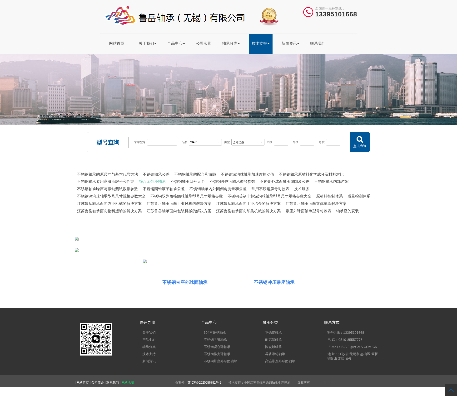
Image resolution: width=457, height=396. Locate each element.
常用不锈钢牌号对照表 (270, 189)
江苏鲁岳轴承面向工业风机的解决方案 (179, 204)
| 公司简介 (97, 382)
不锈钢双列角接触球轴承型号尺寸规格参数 (186, 196)
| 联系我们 (112, 382)
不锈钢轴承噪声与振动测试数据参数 (107, 189)
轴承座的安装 (347, 211)
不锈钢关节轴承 (215, 340)
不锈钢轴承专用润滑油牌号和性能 (105, 181)
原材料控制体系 (329, 196)
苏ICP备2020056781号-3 (204, 382)
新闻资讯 (289, 43)
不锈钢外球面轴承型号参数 (232, 181)
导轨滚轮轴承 (275, 354)
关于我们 (146, 43)
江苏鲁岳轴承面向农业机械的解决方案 (109, 204)
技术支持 (259, 43)
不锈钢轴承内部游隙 (331, 181)
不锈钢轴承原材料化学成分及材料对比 (311, 174)
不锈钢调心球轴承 (217, 347)
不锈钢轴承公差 (156, 174)
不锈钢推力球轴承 (217, 354)
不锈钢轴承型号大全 (187, 181)
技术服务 (301, 189)
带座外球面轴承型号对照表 (308, 211)
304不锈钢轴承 (215, 332)
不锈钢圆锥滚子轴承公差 (164, 189)
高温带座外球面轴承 (280, 361)
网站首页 (116, 43)
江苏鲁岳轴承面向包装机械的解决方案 (179, 211)
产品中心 (175, 43)
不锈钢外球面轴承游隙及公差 (284, 181)
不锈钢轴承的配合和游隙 (195, 174)
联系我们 (317, 43)
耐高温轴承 (273, 340)
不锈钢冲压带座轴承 (274, 282)
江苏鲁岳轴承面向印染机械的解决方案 (248, 211)
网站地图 (127, 382)
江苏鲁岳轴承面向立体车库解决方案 (316, 204)
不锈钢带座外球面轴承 (185, 282)
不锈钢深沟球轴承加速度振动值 (247, 174)
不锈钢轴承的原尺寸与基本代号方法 (107, 174)
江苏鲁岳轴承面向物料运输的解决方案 (109, 211)
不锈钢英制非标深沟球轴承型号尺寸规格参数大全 (269, 196)
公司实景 (203, 43)
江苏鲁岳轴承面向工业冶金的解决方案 (248, 204)
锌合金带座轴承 (152, 181)
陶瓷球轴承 (273, 347)
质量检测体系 (359, 196)
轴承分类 (229, 43)
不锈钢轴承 (273, 332)
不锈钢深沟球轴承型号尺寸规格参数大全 (111, 196)
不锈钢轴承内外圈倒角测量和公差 (218, 189)
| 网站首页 (82, 382)
